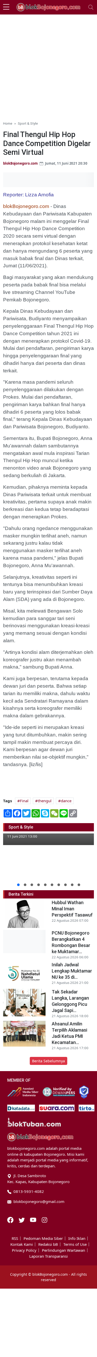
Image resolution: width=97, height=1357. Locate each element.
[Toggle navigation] (91, 7)
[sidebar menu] (6, 7)
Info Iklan (76, 1238)
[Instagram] (44, 1219)
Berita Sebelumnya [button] (48, 1060)
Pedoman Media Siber (43, 1238)
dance (66, 800)
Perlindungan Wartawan (63, 1250)
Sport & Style (28, 123)
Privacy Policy (24, 1250)
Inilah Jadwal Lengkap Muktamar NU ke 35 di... (72, 971)
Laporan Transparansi (48, 1256)
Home (7, 123)
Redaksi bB (48, 1244)
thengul (44, 800)
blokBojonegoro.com (20, 163)
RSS (15, 1238)
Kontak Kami (21, 1244)
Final (24, 800)
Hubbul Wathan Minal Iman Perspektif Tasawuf (72, 909)
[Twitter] (22, 1219)
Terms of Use (75, 1244)
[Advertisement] (48, 65)
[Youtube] (33, 1219)
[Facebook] (10, 1219)
